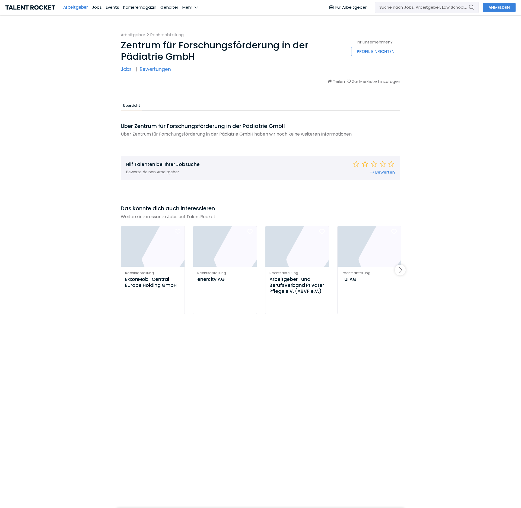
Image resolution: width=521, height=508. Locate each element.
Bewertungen (155, 69)
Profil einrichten (376, 51)
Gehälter (169, 7)
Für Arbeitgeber (351, 7)
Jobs (97, 7)
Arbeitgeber (75, 7)
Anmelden (499, 7)
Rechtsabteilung (167, 34)
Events (112, 7)
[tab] (131, 105)
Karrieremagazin (139, 7)
